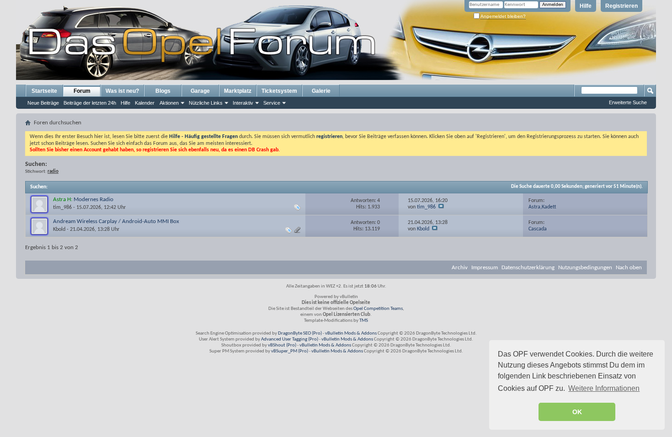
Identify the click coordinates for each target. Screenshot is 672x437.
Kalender (145, 103)
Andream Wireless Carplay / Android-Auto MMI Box (116, 221)
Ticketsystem (279, 91)
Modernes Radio (93, 200)
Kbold (59, 229)
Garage (200, 91)
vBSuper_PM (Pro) (289, 351)
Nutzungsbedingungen (585, 268)
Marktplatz (237, 91)
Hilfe (586, 6)
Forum (82, 91)
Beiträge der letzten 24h (90, 103)
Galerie (321, 91)
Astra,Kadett (542, 207)
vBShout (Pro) (282, 345)
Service (271, 103)
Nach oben (629, 268)
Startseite (44, 91)
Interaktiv (243, 103)
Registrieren (621, 6)
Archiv (460, 268)
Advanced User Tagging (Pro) (289, 339)
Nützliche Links (206, 103)
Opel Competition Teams (378, 308)
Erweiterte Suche (628, 102)
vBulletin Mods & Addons (351, 333)
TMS (363, 320)
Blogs (163, 91)
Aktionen (169, 103)
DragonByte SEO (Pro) (300, 333)
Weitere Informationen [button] (604, 388)
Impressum (484, 268)
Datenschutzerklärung (528, 268)
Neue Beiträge (43, 103)
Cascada (537, 229)
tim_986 (62, 207)
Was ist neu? (122, 91)
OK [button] (577, 412)
